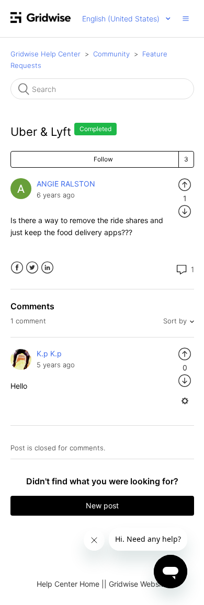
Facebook (17, 267)
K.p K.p (49, 353)
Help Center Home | (70, 583)
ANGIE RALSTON (66, 183)
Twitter (32, 267)
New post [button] (102, 505)
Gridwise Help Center (45, 54)
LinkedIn (47, 267)
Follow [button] (103, 159)
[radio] (184, 183)
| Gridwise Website (135, 583)
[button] (186, 18)
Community (111, 54)
